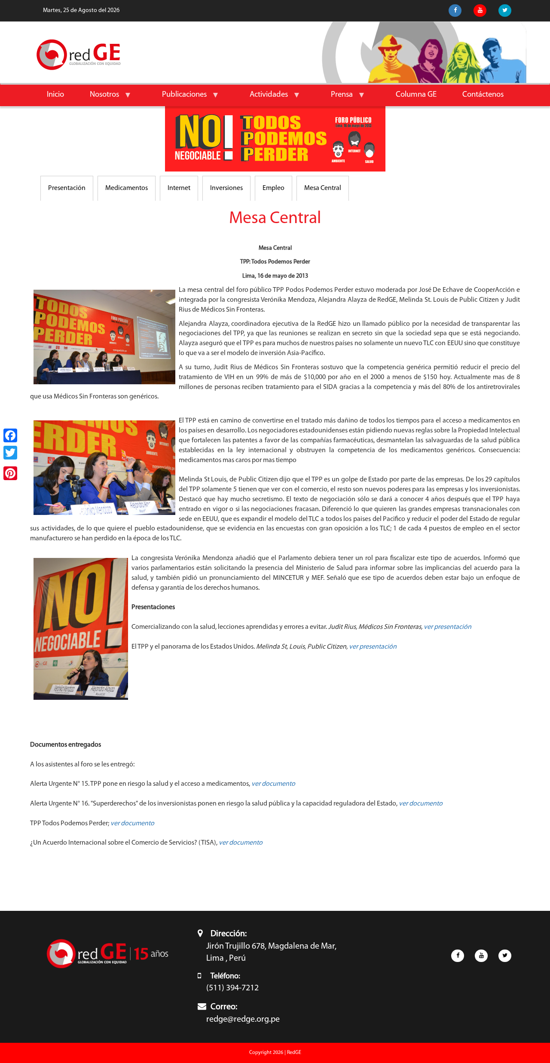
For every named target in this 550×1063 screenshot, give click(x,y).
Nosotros (98, 98)
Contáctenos (483, 95)
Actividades (262, 98)
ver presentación (447, 627)
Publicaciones (178, 98)
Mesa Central (322, 188)
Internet (179, 188)
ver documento (132, 823)
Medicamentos (126, 188)
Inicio (55, 95)
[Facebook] (10, 435)
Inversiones (226, 188)
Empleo (273, 188)
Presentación (67, 188)
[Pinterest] (10, 473)
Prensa (335, 98)
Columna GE (416, 95)
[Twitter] (10, 452)
